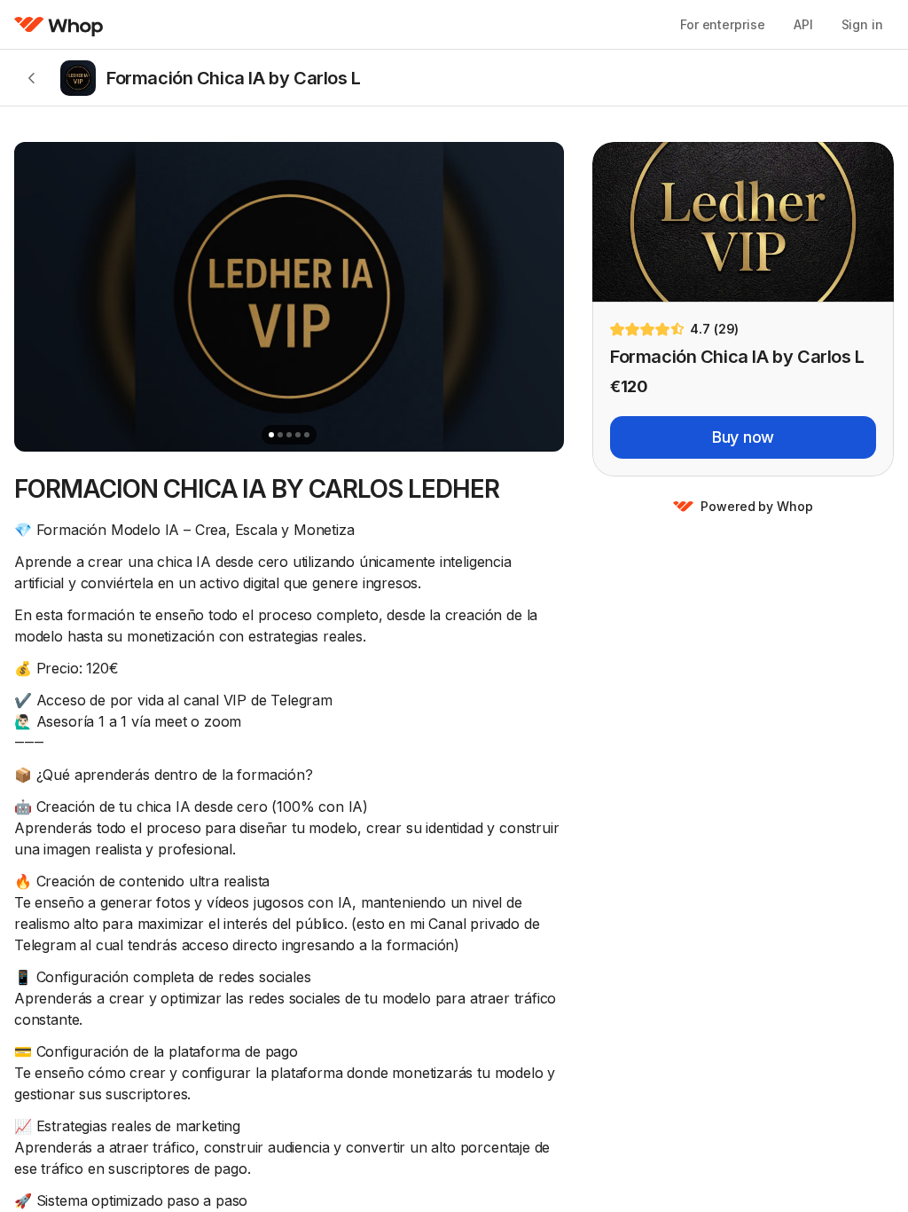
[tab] (271, 434)
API (803, 24)
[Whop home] (59, 25)
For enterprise (722, 24)
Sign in (862, 24)
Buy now (743, 437)
